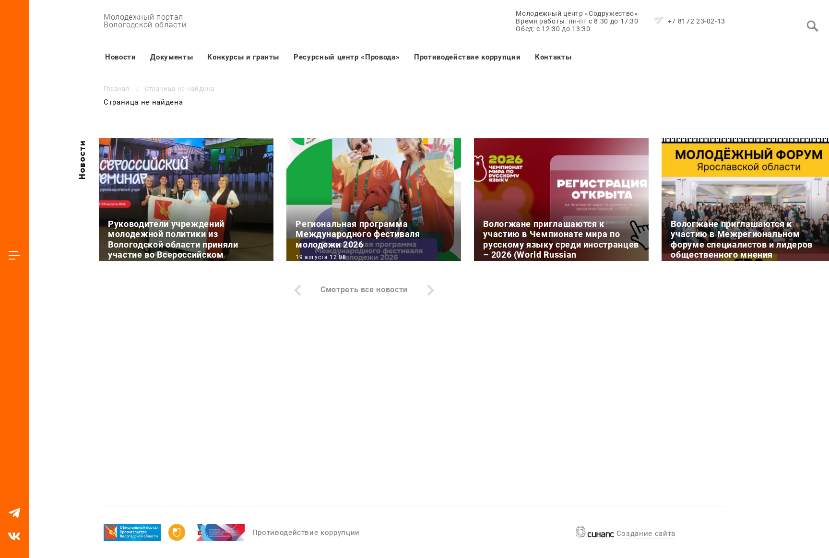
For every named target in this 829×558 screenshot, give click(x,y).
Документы (171, 57)
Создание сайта (645, 533)
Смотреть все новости (364, 289)
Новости (120, 57)
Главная (116, 88)
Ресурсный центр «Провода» (347, 57)
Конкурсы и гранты (243, 57)
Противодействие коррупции (467, 57)
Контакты (553, 57)
